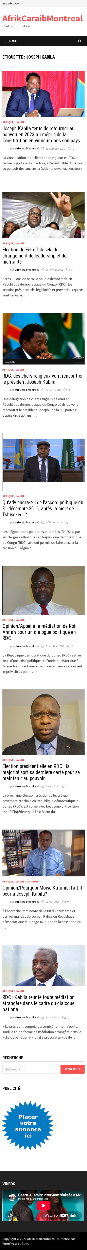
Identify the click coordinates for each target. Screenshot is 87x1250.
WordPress (9, 1244)
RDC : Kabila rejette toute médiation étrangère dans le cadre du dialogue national (38, 1003)
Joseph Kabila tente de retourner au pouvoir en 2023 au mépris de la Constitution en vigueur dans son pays (41, 135)
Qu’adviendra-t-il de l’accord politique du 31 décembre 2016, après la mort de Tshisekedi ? (42, 509)
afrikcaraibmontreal (27, 148)
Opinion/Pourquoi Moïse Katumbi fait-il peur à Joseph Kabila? (42, 891)
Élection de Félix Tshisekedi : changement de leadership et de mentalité (34, 256)
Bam (25, 1244)
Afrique (8, 122)
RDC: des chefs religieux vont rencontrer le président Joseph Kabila (42, 379)
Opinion (32, 881)
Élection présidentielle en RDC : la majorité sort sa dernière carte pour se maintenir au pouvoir (41, 772)
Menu (13, 41)
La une (20, 122)
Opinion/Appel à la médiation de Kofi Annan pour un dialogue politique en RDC (39, 632)
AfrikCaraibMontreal (42, 18)
